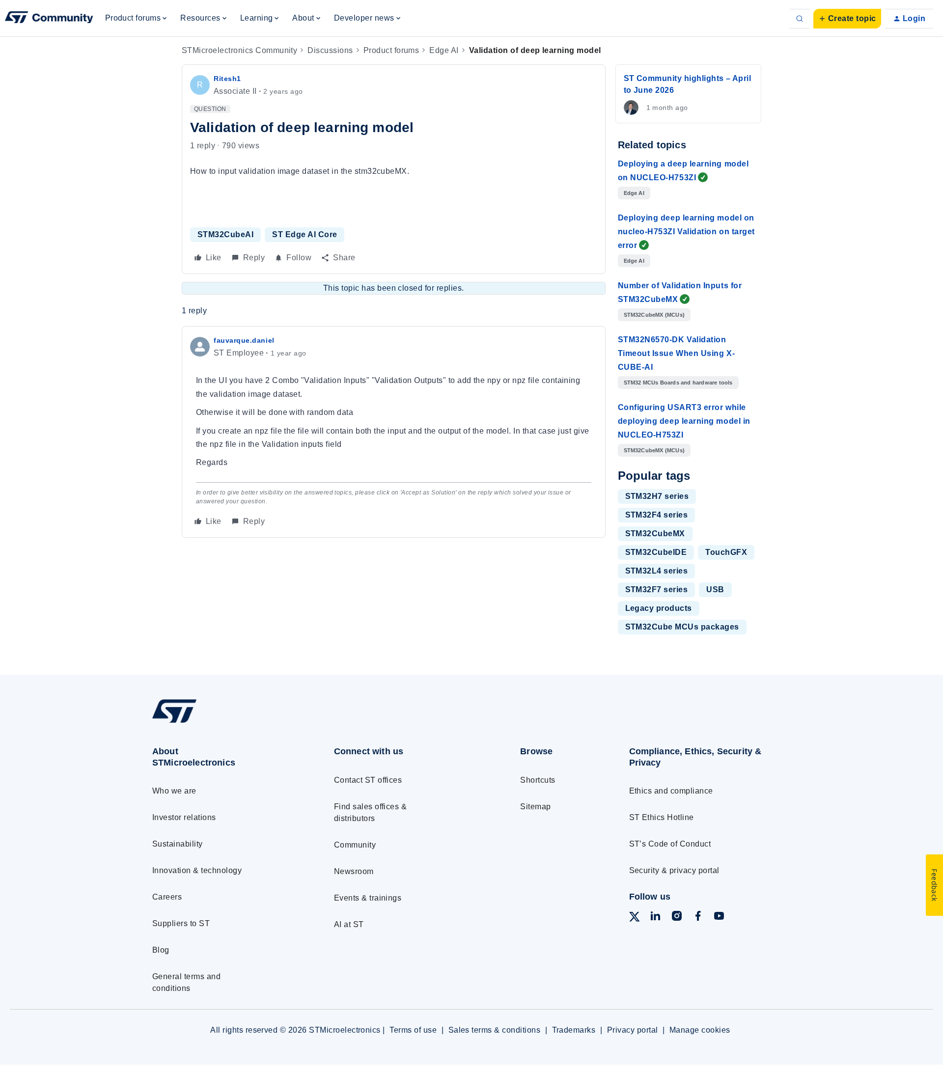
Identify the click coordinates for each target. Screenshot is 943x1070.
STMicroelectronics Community (239, 50)
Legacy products (658, 608)
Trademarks (574, 1030)
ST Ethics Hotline (661, 817)
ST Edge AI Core (304, 234)
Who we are (174, 791)
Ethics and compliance (671, 791)
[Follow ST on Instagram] (677, 917)
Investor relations (184, 817)
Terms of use (413, 1030)
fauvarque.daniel (244, 340)
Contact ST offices (368, 780)
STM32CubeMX (655, 533)
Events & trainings (368, 898)
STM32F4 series (656, 515)
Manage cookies (699, 1030)
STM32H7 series (657, 496)
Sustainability (177, 844)
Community (355, 845)
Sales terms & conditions (494, 1030)
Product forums (391, 50)
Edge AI (443, 50)
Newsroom (354, 871)
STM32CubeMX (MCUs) (654, 315)
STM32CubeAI (225, 234)
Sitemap (535, 806)
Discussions (330, 50)
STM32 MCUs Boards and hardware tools (678, 382)
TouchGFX (726, 552)
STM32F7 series (656, 589)
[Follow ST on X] (634, 918)
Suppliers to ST (181, 923)
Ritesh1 (227, 78)
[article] (393, 431)
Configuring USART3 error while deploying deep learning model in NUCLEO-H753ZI (684, 421)
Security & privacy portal (674, 870)
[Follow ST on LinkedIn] (655, 917)
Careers (167, 897)
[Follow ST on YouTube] (719, 917)
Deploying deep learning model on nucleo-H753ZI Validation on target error (686, 231)
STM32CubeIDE (656, 552)
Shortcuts (537, 780)
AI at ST (349, 924)
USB (715, 589)
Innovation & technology (197, 870)
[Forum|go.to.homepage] (49, 19)
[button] (847, 18)
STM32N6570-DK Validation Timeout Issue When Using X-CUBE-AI (676, 353)
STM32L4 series (656, 571)
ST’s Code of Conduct (670, 844)
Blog (160, 950)
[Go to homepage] (224, 722)
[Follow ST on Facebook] (698, 917)
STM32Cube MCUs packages (682, 627)
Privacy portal (632, 1030)
